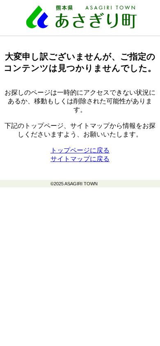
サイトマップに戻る (80, 158)
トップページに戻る (80, 150)
